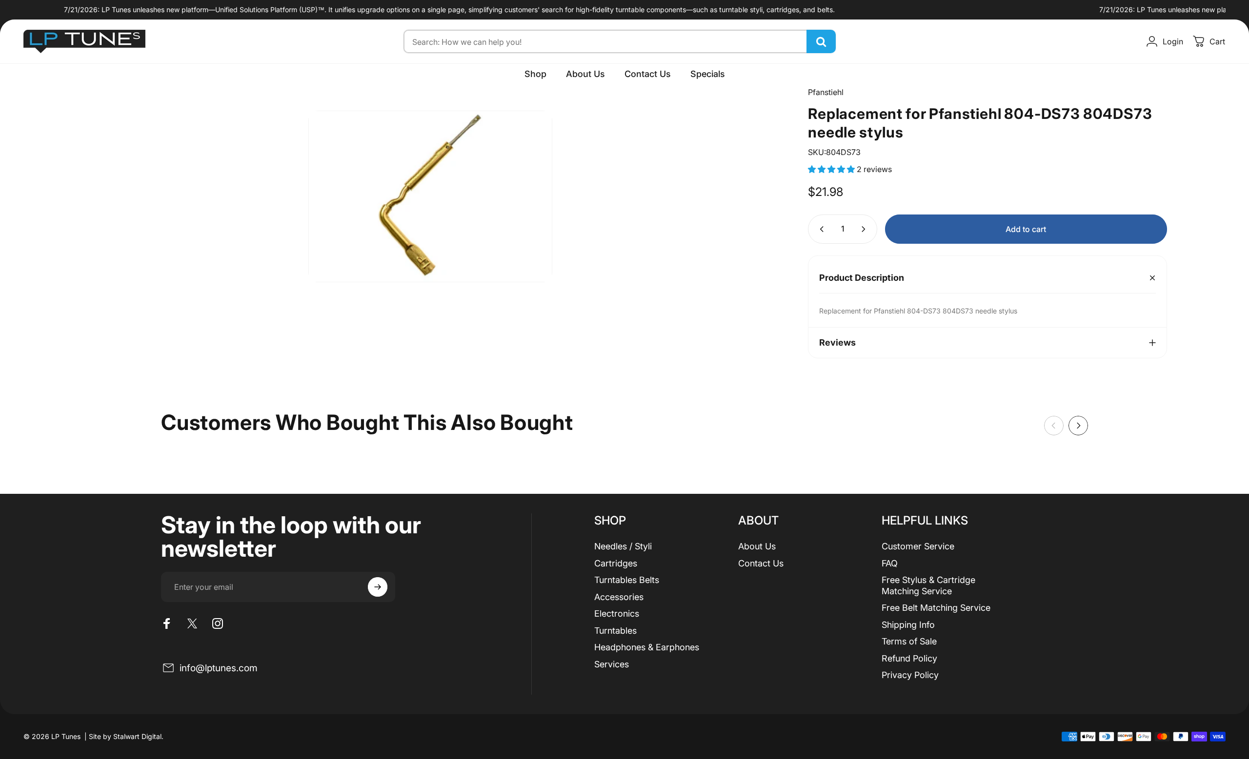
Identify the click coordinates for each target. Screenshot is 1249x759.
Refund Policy (909, 658)
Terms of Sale (909, 641)
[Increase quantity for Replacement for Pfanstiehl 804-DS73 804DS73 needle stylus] (865, 229)
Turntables (615, 630)
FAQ (890, 563)
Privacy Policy (910, 675)
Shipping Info (908, 625)
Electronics (616, 613)
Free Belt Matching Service (936, 608)
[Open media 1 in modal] (430, 196)
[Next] (1078, 425)
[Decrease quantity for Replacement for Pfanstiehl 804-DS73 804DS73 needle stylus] (819, 229)
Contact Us (761, 563)
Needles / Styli (623, 546)
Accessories (619, 597)
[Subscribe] (377, 587)
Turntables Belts (626, 580)
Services (611, 664)
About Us (757, 546)
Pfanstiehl (826, 92)
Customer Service (918, 546)
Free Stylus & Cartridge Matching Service (928, 585)
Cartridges (615, 563)
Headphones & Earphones (646, 647)
